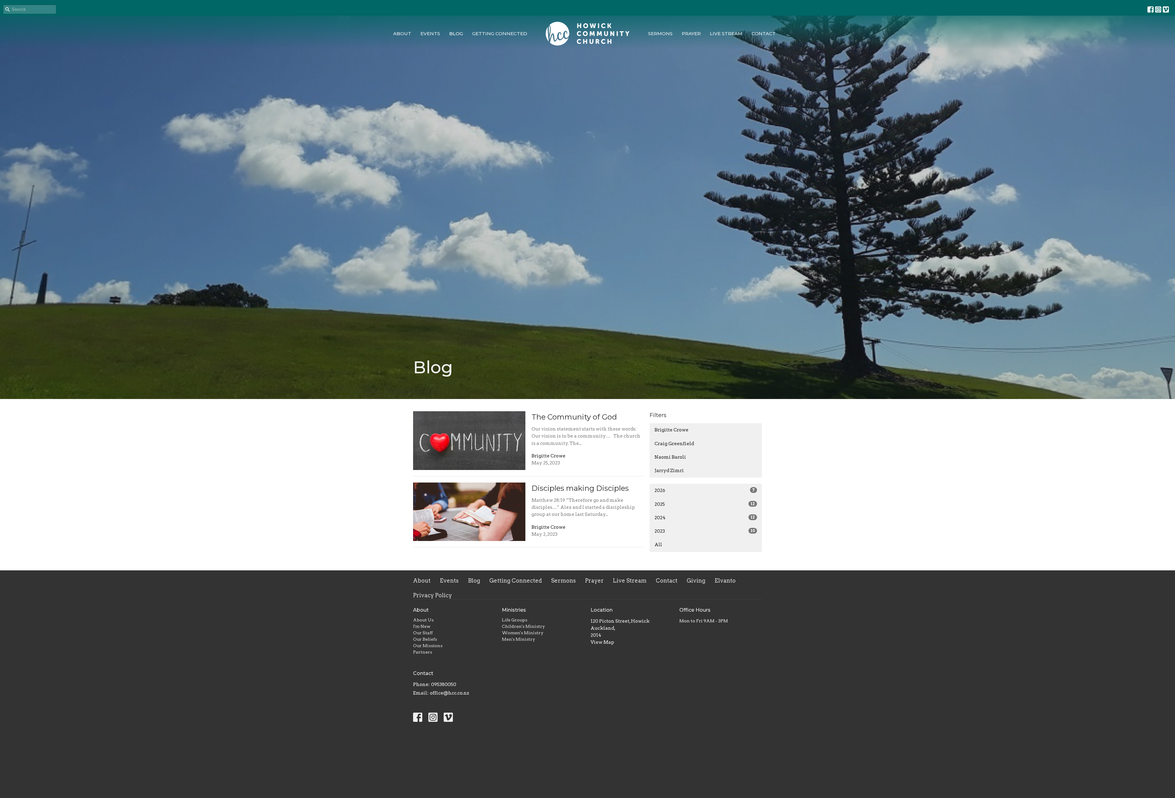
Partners (422, 652)
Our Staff (423, 632)
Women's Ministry (522, 632)
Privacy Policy (432, 595)
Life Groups (514, 619)
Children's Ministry (523, 626)
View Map (602, 642)
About (402, 33)
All (658, 544)
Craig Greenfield (674, 443)
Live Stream (726, 33)
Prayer (691, 33)
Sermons (660, 33)
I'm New (422, 626)
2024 (705, 517)
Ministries (514, 610)
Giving (696, 580)
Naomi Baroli (670, 457)
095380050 (443, 684)
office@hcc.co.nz (449, 693)
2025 (705, 504)
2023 (705, 531)
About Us (423, 619)
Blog (456, 33)
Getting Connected (499, 33)
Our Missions (427, 645)
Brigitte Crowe (671, 430)
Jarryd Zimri (669, 470)
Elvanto (725, 580)
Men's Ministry (518, 639)
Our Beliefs (425, 639)
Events (430, 33)
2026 (705, 490)
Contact (764, 33)
